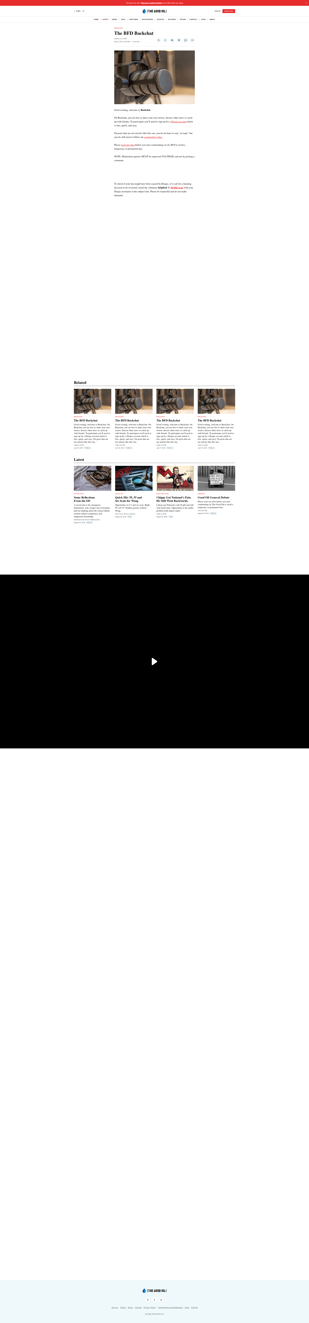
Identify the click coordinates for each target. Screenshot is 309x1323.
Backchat (118, 28)
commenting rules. (153, 137)
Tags (123, 19)
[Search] (83, 11)
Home (96, 19)
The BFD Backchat (86, 420)
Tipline (183, 19)
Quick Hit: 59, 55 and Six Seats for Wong (128, 499)
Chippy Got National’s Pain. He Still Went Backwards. (173, 499)
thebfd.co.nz (177, 187)
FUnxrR (194, 1307)
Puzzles (160, 19)
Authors (172, 19)
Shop (203, 19)
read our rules (128, 144)
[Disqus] (154, 266)
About (212, 19)
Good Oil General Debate (213, 497)
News (114, 19)
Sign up (115, 1307)
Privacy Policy (150, 1307)
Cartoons (133, 19)
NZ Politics (79, 494)
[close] (306, 3)
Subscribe (228, 11)
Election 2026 (162, 494)
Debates (201, 494)
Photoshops (147, 19)
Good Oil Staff (120, 39)
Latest (105, 19)
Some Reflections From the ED (84, 499)
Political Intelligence (125, 514)
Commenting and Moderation (170, 1307)
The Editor (202, 510)
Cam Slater (79, 445)
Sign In (218, 11)
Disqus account (179, 121)
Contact (193, 19)
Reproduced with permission (87, 520)
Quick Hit (119, 494)
